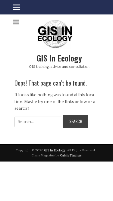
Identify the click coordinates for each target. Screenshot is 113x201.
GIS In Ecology (59, 58)
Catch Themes (71, 155)
